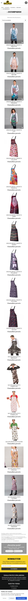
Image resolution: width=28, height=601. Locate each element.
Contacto (14, 588)
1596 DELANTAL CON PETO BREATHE (14, 45)
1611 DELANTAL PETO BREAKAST (14, 357)
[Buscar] (26, 2)
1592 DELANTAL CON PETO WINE (14, 215)
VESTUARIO (3, 539)
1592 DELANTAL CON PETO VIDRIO (14, 244)
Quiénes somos (14, 586)
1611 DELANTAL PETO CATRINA (14, 497)
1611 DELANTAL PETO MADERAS (14, 526)
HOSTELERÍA (9, 538)
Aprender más (18, 594)
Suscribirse (14, 568)
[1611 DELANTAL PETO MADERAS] (14, 513)
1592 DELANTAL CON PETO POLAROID (14, 272)
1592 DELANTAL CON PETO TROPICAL (14, 187)
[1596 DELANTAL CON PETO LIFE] (14, 118)
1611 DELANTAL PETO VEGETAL (14, 469)
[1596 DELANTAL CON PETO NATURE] (14, 61)
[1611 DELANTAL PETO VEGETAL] (14, 456)
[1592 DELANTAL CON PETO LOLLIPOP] (14, 146)
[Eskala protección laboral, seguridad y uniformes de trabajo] (13, 3)
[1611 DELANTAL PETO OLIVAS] (14, 429)
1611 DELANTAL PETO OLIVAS (14, 441)
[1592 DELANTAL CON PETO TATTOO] (14, 316)
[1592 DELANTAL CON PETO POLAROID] (14, 259)
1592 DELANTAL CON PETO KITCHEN (14, 300)
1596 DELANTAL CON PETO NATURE (14, 74)
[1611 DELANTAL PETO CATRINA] (14, 485)
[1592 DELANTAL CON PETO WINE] (14, 203)
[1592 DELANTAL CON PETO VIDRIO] (14, 231)
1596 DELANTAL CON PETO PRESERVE (14, 102)
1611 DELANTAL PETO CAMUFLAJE (14, 385)
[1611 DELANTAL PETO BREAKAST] (14, 344)
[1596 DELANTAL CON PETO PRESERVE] (14, 89)
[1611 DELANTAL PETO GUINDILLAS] (14, 401)
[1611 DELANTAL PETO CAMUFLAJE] (14, 373)
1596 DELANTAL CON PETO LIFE (14, 130)
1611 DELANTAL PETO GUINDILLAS (14, 414)
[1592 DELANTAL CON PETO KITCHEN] (14, 288)
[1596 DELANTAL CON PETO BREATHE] (14, 33)
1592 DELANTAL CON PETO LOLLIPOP (14, 159)
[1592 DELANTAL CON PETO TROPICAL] (14, 174)
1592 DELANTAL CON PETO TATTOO (14, 329)
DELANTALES (20, 537)
